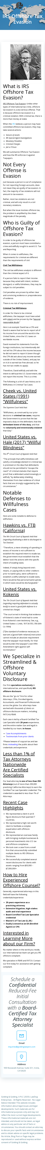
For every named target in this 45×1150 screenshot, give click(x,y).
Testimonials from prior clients (20, 736)
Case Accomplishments (16, 733)
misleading (13, 744)
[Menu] (40, 5)
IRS (13, 124)
